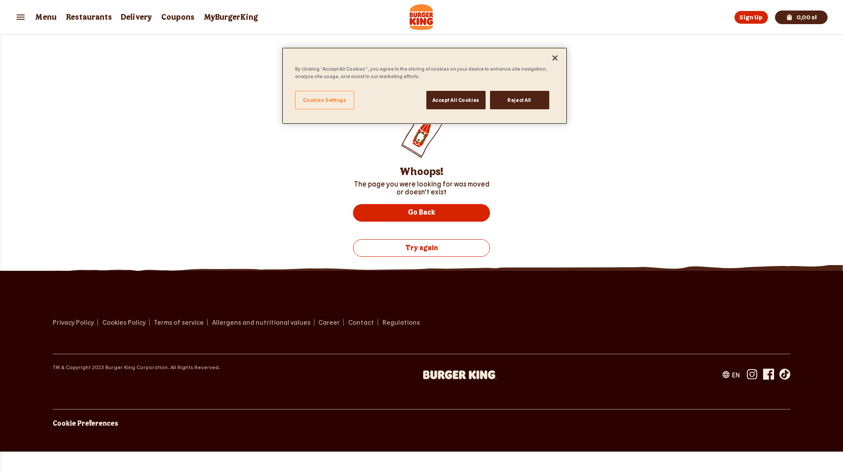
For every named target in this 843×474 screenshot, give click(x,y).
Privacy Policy (73, 322)
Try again (421, 248)
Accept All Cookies (455, 100)
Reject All (519, 100)
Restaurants (89, 17)
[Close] (555, 58)
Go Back (421, 212)
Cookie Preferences (85, 424)
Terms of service (179, 322)
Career (330, 322)
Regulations (401, 322)
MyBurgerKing (231, 17)
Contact (361, 322)
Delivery (136, 17)
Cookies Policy (124, 322)
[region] (424, 85)
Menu (46, 17)
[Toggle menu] (20, 17)
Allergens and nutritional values (261, 322)
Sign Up (751, 17)
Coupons (178, 17)
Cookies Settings (324, 100)
